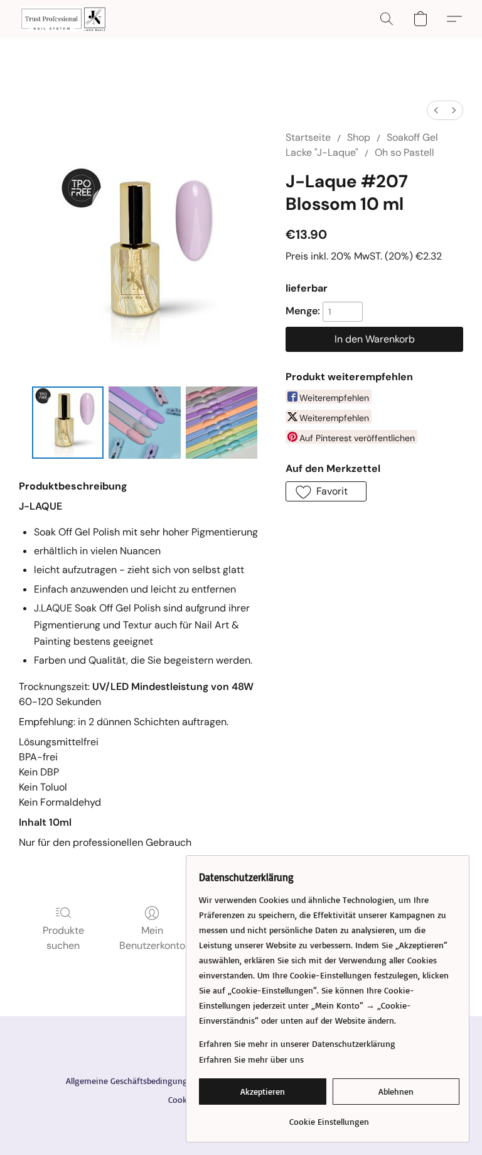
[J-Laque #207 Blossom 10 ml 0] (68, 422)
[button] (63, 18)
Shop (358, 137)
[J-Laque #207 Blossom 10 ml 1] (145, 422)
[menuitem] (436, 110)
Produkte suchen (63, 938)
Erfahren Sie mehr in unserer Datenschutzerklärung (297, 1043)
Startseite (308, 137)
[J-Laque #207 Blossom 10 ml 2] (222, 422)
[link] (329, 1117)
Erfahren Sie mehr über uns (251, 1059)
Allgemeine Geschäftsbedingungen (131, 1080)
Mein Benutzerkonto (152, 938)
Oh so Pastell (404, 152)
